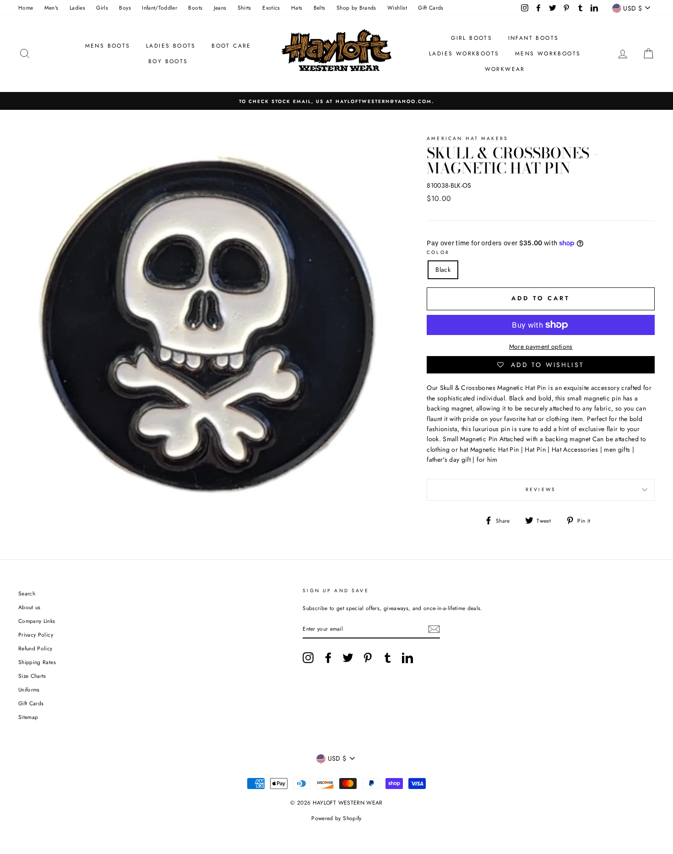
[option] (336, 101)
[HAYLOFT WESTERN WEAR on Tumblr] (387, 657)
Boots (195, 7)
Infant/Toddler (159, 7)
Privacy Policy (35, 634)
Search (26, 593)
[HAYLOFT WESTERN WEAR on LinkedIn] (407, 657)
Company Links (36, 621)
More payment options (541, 346)
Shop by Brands (356, 7)
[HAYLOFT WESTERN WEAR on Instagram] (308, 657)
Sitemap (28, 717)
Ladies (77, 7)
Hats (296, 7)
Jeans (220, 7)
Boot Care (231, 46)
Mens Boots (107, 46)
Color (438, 252)
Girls (102, 7)
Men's (51, 7)
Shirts (244, 7)
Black (442, 269)
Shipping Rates (37, 662)
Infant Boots (533, 38)
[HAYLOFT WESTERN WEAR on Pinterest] (367, 657)
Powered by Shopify (336, 818)
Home (25, 7)
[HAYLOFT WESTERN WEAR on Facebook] (328, 657)
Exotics (271, 7)
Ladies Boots (171, 46)
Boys (124, 7)
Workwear (505, 69)
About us (29, 607)
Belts (320, 7)
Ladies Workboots (464, 53)
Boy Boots (168, 61)
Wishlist (397, 7)
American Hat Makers (467, 138)
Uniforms (29, 689)
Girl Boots (471, 38)
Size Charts (32, 676)
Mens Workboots (548, 53)
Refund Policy (35, 648)
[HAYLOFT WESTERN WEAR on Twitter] (347, 657)
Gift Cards (431, 7)
